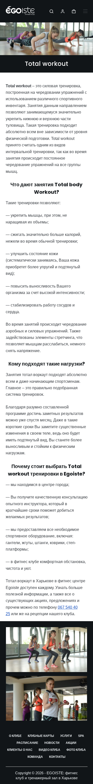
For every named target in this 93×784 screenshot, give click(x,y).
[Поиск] (51, 11)
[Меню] (85, 11)
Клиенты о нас (19, 750)
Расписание (27, 743)
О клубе (15, 736)
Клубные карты (41, 736)
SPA (81, 736)
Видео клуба (49, 750)
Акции (71, 743)
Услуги (66, 736)
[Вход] (62, 11)
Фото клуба (76, 750)
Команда (35, 757)
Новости (52, 743)
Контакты (57, 757)
